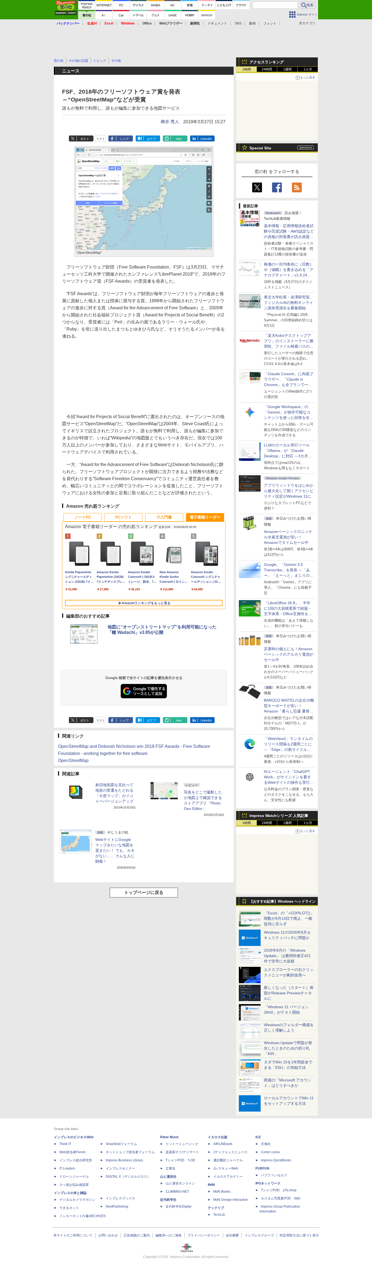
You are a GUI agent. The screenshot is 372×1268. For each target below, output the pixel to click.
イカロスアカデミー (228, 1176)
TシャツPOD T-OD (180, 1160)
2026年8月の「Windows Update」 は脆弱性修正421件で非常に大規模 (287, 955)
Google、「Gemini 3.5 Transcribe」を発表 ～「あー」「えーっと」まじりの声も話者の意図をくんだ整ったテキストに (288, 575)
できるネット (69, 1208)
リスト (100, 138)
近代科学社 (168, 1200)
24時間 (267, 69)
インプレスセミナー (120, 1168)
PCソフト (123, 517)
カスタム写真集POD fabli (280, 1198)
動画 (252, 23)
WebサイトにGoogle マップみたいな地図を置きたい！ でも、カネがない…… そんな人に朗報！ (115, 850)
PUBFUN (262, 1168)
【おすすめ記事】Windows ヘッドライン (282, 901)
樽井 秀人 (170, 121)
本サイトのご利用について (73, 1235)
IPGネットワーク (267, 1183)
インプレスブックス (120, 1198)
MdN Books (221, 1191)
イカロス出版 (217, 1137)
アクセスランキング (266, 62)
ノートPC (82, 517)
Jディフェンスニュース (230, 1152)
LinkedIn (206, 138)
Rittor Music (169, 1137)
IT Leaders (67, 1168)
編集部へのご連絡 (168, 1235)
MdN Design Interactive (230, 1200)
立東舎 (170, 1168)
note (179, 138)
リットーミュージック (182, 1144)
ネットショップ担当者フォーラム (130, 1152)
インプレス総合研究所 (75, 1160)
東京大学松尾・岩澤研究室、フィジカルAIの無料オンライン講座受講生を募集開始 (288, 302)
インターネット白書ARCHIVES (82, 1216)
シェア (124, 138)
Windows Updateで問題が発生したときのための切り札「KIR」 (288, 1048)
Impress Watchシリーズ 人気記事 (278, 815)
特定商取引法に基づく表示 (299, 1235)
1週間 (287, 69)
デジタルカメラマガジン (77, 1200)
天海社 (266, 1144)
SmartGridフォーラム (121, 1144)
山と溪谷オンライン (180, 1183)
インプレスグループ (259, 1235)
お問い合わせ (108, 1235)
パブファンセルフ (274, 1175)
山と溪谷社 (168, 1176)
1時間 (246, 69)
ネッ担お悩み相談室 (74, 1185)
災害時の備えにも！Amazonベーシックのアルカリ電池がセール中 (288, 654)
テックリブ (216, 1208)
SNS (238, 23)
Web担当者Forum (72, 1152)
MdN (211, 1185)
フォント (269, 23)
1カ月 (308, 69)
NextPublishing (117, 1206)
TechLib (219, 1215)
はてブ (151, 138)
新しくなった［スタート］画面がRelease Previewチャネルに (288, 993)
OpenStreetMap (73, 760)
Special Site (260, 148)
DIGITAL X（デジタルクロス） (128, 1176)
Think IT (65, 1144)
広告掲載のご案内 (137, 1235)
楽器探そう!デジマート (182, 1152)
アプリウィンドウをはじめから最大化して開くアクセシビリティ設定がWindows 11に (288, 490)
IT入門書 (164, 517)
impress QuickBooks (276, 1160)
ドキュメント (217, 23)
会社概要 (232, 1235)
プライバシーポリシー (203, 1235)
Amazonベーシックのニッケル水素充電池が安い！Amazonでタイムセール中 (288, 537)
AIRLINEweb (222, 1144)
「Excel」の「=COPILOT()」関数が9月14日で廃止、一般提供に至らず (289, 918)
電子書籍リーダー (205, 517)
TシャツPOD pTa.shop (279, 1190)
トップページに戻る (143, 892)
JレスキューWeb (225, 1168)
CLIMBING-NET (177, 1191)
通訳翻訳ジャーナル (228, 1160)
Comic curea (270, 1152)
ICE (258, 1137)
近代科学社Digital (178, 1206)
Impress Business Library (124, 1160)
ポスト (84, 138)
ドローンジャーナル (74, 1176)
